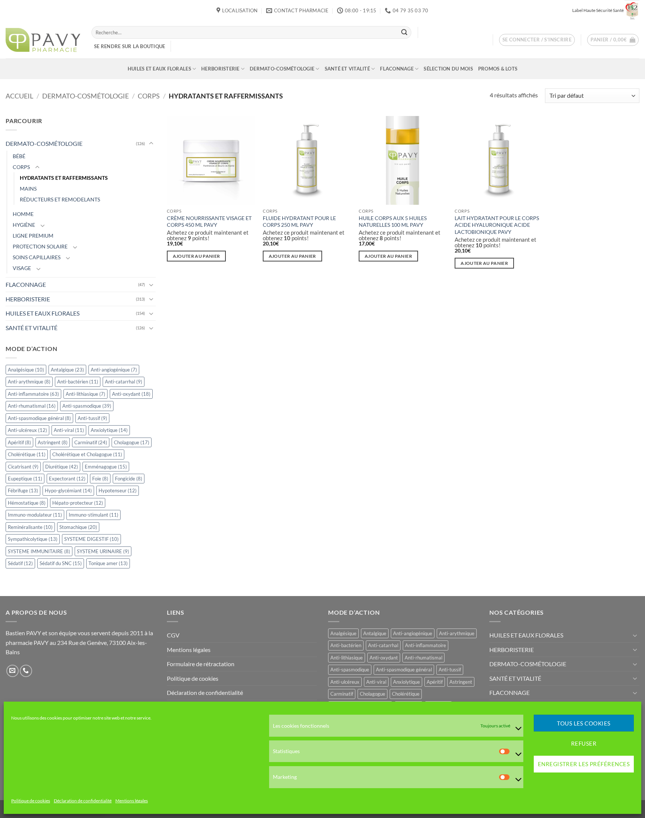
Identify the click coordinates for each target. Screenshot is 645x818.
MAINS (28, 188)
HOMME (23, 214)
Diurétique (61, 467)
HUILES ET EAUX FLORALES (159, 69)
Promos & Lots (497, 69)
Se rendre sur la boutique (129, 46)
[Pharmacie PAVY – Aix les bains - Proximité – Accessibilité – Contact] (43, 40)
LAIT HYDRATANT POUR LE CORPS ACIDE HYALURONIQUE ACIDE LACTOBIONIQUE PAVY (497, 225)
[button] (537, 40)
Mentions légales (131, 801)
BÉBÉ (19, 156)
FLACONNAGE (397, 69)
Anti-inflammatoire (33, 394)
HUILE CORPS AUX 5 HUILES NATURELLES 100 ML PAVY (393, 221)
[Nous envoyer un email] (12, 671)
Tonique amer (108, 563)
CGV (173, 635)
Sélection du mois (448, 69)
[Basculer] (151, 143)
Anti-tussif (92, 418)
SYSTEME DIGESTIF (91, 539)
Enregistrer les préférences (584, 764)
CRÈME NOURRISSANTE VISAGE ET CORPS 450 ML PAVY (209, 221)
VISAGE (22, 268)
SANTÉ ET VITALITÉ (347, 69)
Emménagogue (106, 467)
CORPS (149, 96)
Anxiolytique (109, 430)
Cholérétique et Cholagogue (87, 454)
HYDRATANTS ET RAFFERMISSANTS (64, 178)
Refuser (583, 743)
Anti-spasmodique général (39, 418)
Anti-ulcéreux (27, 430)
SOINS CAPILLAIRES (36, 257)
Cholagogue (131, 442)
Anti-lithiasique (85, 394)
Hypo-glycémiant (68, 491)
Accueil (19, 96)
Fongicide (128, 479)
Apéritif (19, 442)
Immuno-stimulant (93, 515)
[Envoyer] (404, 32)
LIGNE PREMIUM (33, 235)
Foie (100, 479)
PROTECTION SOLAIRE (40, 246)
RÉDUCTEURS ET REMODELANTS (60, 199)
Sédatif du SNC (61, 563)
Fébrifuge (23, 491)
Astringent (53, 442)
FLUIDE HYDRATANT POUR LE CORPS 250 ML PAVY (299, 221)
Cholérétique (27, 454)
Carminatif (90, 442)
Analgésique (26, 370)
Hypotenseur (118, 491)
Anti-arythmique (29, 382)
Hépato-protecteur (77, 503)
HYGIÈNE (24, 225)
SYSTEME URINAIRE (103, 551)
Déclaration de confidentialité (83, 801)
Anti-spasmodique (86, 406)
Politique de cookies (30, 801)
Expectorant (67, 479)
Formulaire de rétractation (200, 663)
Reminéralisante (30, 527)
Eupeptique (25, 479)
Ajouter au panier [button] (196, 256)
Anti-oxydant (131, 394)
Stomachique (78, 527)
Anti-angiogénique (114, 370)
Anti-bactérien (77, 382)
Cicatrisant (23, 467)
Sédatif (20, 563)
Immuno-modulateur (35, 515)
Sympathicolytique (32, 539)
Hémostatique (27, 503)
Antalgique (67, 370)
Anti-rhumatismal (32, 406)
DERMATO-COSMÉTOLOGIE (282, 69)
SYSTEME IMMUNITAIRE (39, 551)
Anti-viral (69, 430)
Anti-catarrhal (123, 382)
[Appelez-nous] (26, 671)
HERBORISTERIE (220, 69)
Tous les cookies (583, 723)
